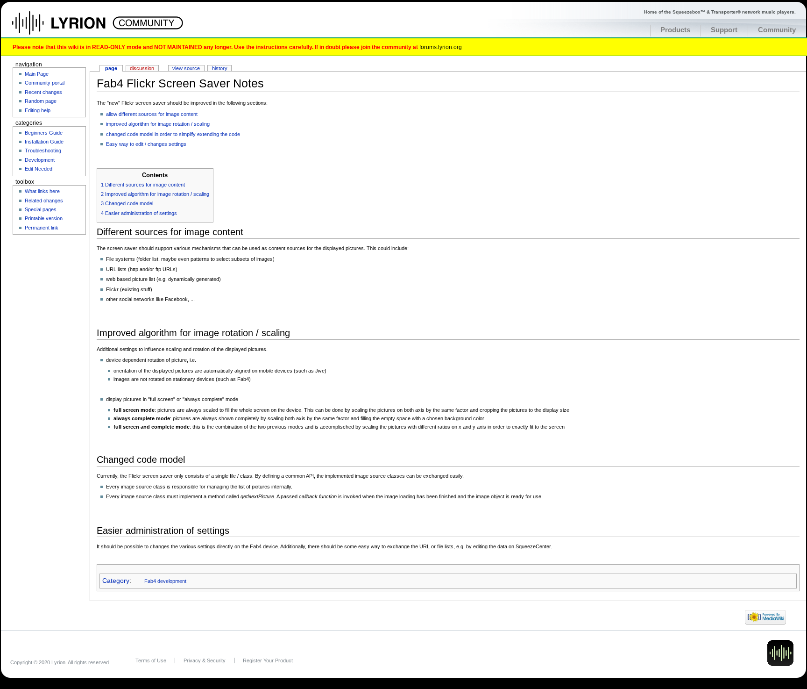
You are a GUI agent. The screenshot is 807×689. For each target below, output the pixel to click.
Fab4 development (165, 581)
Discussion (142, 68)
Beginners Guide (44, 133)
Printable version (44, 218)
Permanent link (41, 227)
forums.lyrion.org (440, 47)
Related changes (44, 200)
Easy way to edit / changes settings (146, 144)
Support (724, 30)
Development (40, 160)
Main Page (37, 74)
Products (675, 30)
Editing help (37, 110)
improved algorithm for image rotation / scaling (158, 124)
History (219, 68)
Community (777, 30)
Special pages (41, 209)
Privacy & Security (205, 660)
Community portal (44, 83)
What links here (42, 191)
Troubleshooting (43, 150)
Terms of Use (150, 660)
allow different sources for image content (152, 114)
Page (111, 68)
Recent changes (43, 92)
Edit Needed (38, 169)
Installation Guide (44, 141)
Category (115, 580)
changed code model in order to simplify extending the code (173, 134)
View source (186, 68)
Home (69, 27)
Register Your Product (268, 660)
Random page (41, 101)
